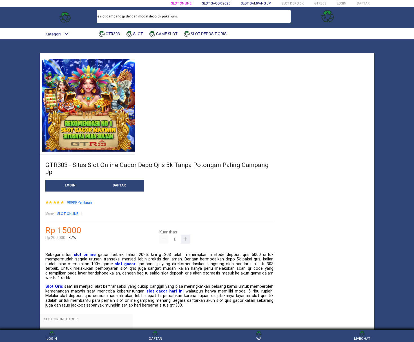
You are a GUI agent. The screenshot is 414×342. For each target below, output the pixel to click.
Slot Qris (54, 286)
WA (258, 338)
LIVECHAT (362, 338)
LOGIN (341, 3)
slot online (85, 254)
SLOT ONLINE (181, 3)
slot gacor (125, 264)
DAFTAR (363, 3)
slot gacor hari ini (165, 291)
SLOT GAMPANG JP (256, 3)
